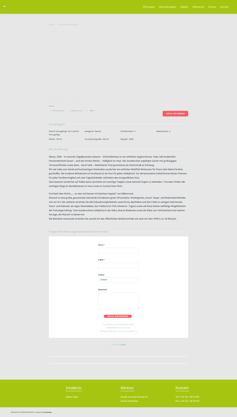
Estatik (123, 344)
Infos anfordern (175, 113)
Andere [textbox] (103, 279)
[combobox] (104, 279)
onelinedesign (47, 412)
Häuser (51, 24)
